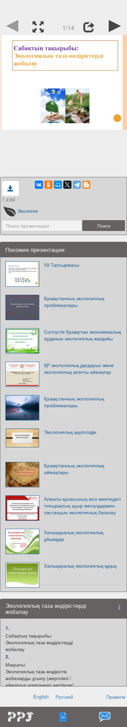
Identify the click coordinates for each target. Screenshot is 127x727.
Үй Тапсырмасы (61, 264)
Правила (115, 696)
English (41, 696)
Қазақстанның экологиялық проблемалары (74, 301)
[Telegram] (77, 185)
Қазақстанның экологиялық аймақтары (74, 468)
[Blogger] (86, 185)
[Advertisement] (63, 8)
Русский (64, 696)
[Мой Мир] (58, 185)
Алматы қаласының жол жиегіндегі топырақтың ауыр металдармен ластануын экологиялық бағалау (82, 505)
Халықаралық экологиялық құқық (80, 565)
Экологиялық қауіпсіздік (70, 432)
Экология (27, 210)
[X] (67, 185)
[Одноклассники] (48, 185)
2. (7, 656)
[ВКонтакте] (39, 185)
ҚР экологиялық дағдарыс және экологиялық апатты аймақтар (79, 368)
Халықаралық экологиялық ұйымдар (73, 535)
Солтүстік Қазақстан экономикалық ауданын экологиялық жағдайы (82, 335)
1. (7, 627)
